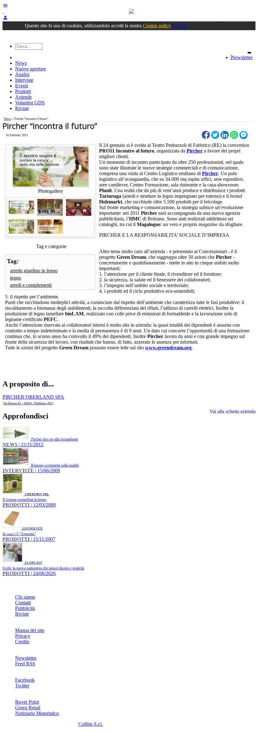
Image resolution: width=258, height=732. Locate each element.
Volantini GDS (30, 102)
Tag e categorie (51, 246)
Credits (22, 641)
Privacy (22, 636)
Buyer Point (27, 702)
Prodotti (23, 91)
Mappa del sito (29, 630)
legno (15, 277)
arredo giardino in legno (34, 270)
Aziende (23, 97)
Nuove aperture (30, 68)
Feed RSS (25, 663)
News (21, 63)
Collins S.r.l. (90, 724)
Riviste (22, 108)
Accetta (179, 25)
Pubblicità (25, 608)
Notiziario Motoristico (37, 713)
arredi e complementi (31, 285)
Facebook (25, 680)
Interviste (24, 80)
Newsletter (242, 57)
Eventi (21, 85)
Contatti (23, 602)
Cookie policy (157, 25)
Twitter (22, 685)
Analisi (22, 74)
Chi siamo (25, 597)
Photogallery (50, 191)
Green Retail (27, 707)
